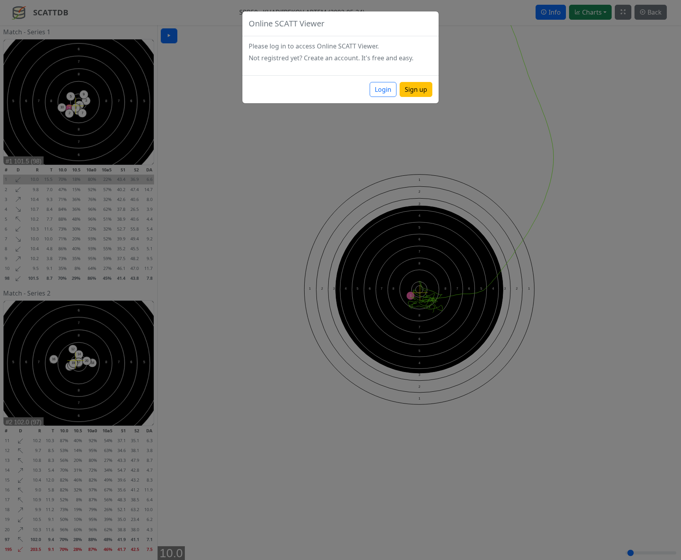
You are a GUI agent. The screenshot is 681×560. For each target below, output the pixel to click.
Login (383, 89)
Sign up (416, 89)
